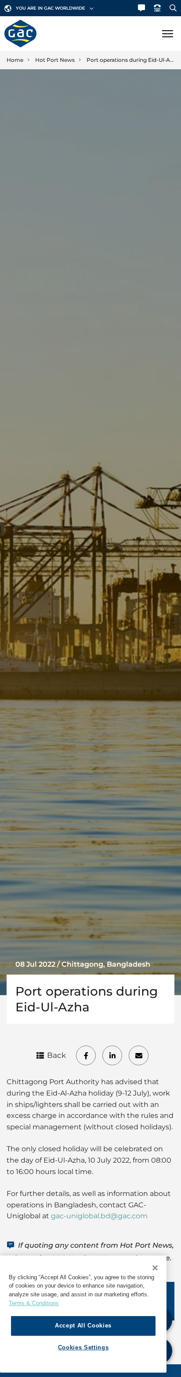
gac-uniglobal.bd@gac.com (99, 1216)
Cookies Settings (83, 1347)
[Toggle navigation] (167, 33)
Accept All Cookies (83, 1325)
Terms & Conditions (34, 1303)
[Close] (155, 1267)
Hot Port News (55, 60)
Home (15, 60)
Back (56, 1055)
